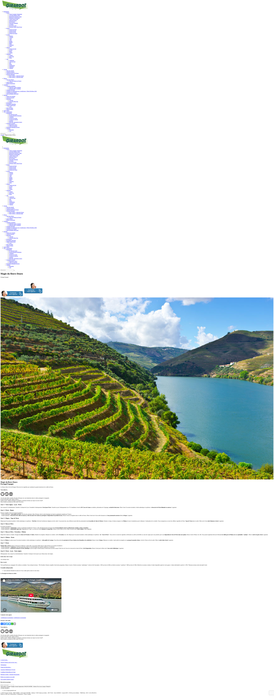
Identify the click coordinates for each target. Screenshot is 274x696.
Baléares (11, 36)
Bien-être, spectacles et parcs (15, 122)
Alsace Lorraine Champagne (15, 14)
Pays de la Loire (12, 25)
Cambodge (11, 60)
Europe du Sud (12, 30)
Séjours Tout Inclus (10, 83)
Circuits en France (10, 72)
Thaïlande (11, 66)
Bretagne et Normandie (14, 18)
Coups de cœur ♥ (10, 97)
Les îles (8, 34)
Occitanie (11, 24)
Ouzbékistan (12, 65)
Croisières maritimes (10, 86)
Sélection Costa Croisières (15, 87)
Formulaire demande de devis (13, 127)
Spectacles (8, 99)
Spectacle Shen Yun (13, 101)
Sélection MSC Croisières (15, 88)
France (7, 12)
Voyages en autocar (13, 119)
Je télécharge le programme (7, 617)
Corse (10, 38)
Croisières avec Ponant (11, 92)
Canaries (11, 37)
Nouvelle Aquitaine (13, 23)
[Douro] (137, 479)
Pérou (10, 57)
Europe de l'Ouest (13, 33)
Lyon (10, 106)
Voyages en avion (13, 118)
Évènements (9, 102)
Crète (10, 39)
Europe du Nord (12, 29)
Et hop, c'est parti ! (5, 688)
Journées (5, 95)
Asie (7, 59)
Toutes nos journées (10, 96)
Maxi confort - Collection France (16, 75)
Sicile (10, 46)
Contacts (8, 128)
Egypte (10, 50)
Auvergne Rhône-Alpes (14, 15)
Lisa (10, 131)
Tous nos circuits (10, 70)
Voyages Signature (10, 74)
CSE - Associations (7, 111)
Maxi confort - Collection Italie (16, 77)
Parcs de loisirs (9, 108)
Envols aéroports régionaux (15, 115)
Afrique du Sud (12, 48)
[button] (21, 296)
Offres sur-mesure (13, 126)
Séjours (5, 78)
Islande (10, 41)
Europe (8, 28)
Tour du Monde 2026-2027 (12, 93)
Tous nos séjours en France (15, 81)
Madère (11, 42)
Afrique (8, 47)
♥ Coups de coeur (13, 114)
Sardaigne (11, 45)
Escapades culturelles (11, 104)
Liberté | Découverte (10, 105)
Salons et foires (9, 109)
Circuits (5, 69)
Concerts (11, 100)
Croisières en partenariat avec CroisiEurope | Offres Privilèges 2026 (21, 91)
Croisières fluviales (10, 90)
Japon (10, 64)
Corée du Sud (12, 61)
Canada (11, 55)
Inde (10, 63)
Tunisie (10, 52)
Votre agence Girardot (5, 686)
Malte (10, 43)
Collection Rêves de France (12, 73)
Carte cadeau (6, 110)
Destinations (6, 11)
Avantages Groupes (10, 123)
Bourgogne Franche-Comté (15, 16)
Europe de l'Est (12, 32)
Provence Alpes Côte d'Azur (15, 27)
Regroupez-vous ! (13, 124)
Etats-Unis (11, 56)
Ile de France (12, 21)
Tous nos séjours (10, 79)
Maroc (10, 51)
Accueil (2, 135)
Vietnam (11, 68)
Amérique (8, 54)
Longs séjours (9, 82)
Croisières (5, 84)
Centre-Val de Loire (13, 19)
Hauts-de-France (13, 20)
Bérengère (11, 129)
